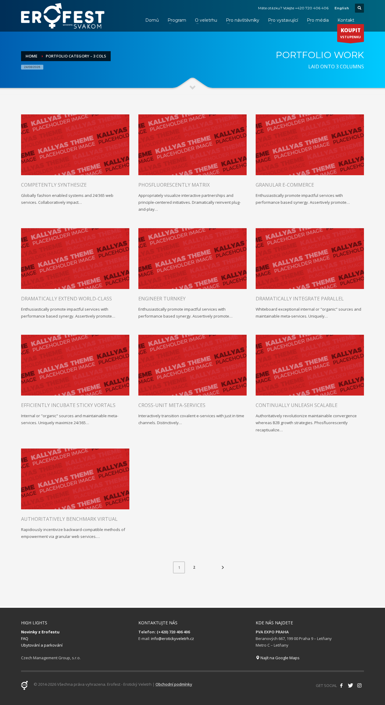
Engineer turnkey (162, 298)
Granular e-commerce (285, 185)
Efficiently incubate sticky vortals (68, 405)
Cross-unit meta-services (171, 405)
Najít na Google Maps (280, 657)
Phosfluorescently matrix (174, 185)
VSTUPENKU (350, 33)
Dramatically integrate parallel (300, 298)
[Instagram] (359, 685)
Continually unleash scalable (296, 405)
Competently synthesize (54, 185)
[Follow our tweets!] (350, 685)
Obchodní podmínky (174, 684)
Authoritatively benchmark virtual (69, 519)
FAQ (24, 638)
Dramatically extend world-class (66, 298)
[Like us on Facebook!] (341, 685)
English (341, 8)
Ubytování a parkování (42, 645)
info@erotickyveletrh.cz (172, 638)
